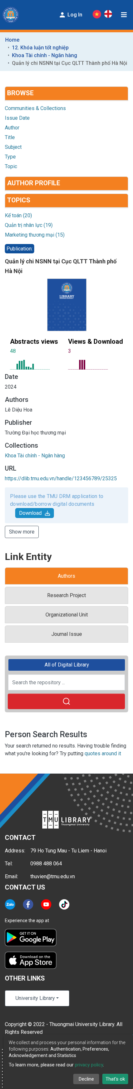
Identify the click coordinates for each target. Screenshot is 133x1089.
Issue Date (17, 118)
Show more (22, 532)
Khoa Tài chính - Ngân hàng (44, 55)
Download (30, 513)
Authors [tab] (66, 576)
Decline (86, 1079)
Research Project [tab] (66, 595)
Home (12, 40)
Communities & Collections (35, 108)
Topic (11, 166)
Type (10, 157)
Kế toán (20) (18, 215)
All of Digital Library (67, 665)
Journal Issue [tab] (66, 634)
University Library (35, 998)
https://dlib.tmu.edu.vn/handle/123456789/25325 (61, 478)
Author (12, 128)
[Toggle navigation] (124, 14)
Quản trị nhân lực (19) (29, 225)
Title (10, 137)
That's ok (115, 1079)
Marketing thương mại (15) (35, 235)
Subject (13, 147)
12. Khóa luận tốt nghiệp (40, 48)
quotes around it (103, 753)
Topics (18, 200)
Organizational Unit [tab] (67, 615)
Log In (74, 15)
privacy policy (89, 1065)
